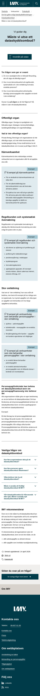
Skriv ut (7, 555)
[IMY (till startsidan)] (20, 609)
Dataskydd (8, 559)
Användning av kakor (10, 655)
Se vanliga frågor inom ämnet (18, 577)
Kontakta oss (7, 631)
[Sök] (36, 3)
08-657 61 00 (15, 625)
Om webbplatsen (8, 669)
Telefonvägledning (9, 640)
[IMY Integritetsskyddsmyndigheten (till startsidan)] (20, 3)
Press (4, 635)
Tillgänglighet (7, 664)
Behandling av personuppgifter (13, 659)
